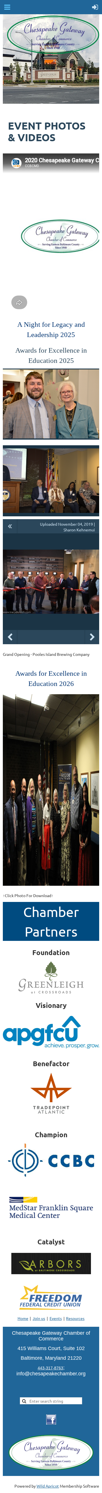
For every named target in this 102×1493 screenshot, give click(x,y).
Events (56, 1318)
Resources (75, 1318)
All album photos (10, 526)
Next (92, 637)
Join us (39, 1318)
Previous (10, 637)
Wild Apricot (48, 1485)
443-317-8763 (50, 1368)
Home (23, 1318)
